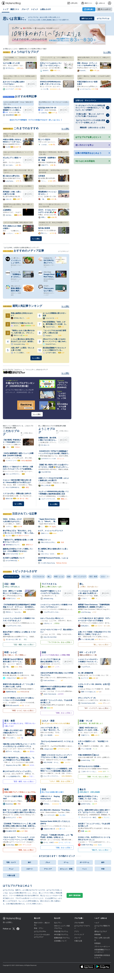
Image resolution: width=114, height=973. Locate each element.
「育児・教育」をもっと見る (22, 781)
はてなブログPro (40, 931)
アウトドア (48, 869)
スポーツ (29, 869)
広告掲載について (60, 941)
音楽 (44, 789)
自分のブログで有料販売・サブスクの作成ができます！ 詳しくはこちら (35, 120)
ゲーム (66, 862)
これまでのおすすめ (26, 128)
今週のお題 (11, 875)
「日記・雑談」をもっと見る (22, 644)
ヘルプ (96, 923)
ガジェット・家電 (66, 869)
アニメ (11, 869)
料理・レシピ (59, 576)
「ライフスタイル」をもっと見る (58, 642)
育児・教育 (93, 576)
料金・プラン (38, 928)
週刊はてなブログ (100, 931)
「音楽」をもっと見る (62, 847)
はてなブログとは (103, 18)
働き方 (82, 789)
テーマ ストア (79, 934)
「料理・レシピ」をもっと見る (22, 710)
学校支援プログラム (61, 931)
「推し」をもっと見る (100, 644)
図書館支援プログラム (62, 938)
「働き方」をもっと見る (99, 850)
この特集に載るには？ (27, 434)
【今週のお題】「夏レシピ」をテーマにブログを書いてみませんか (89, 115)
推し (49, 576)
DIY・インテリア (80, 576)
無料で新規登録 (74, 895)
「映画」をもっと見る (25, 850)
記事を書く (90, 9)
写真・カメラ (11, 862)
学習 (102, 869)
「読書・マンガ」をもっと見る (97, 776)
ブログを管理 (79, 923)
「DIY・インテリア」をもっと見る (95, 708)
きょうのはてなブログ (25, 51)
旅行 (29, 862)
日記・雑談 (26, 576)
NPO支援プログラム (61, 934)
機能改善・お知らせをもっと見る (92, 127)
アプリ (76, 931)
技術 (68, 576)
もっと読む (107, 52)
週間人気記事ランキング (27, 305)
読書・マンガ (85, 720)
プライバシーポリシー (102, 946)
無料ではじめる (86, 18)
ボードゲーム (84, 862)
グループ (77, 938)
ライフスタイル (38, 576)
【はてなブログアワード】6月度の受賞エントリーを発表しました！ (90, 121)
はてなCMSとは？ (63, 251)
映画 (6, 789)
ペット (84, 869)
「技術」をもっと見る (62, 713)
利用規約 (97, 943)
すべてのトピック (10, 576)
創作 (102, 862)
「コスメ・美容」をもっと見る (59, 781)
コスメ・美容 (105, 576)
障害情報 (97, 934)
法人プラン (58, 923)
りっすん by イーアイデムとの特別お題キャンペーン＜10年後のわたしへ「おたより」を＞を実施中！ (90, 107)
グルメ (48, 862)
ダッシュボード (106, 9)
